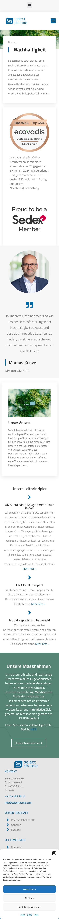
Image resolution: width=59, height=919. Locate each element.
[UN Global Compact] (29, 577)
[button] (54, 853)
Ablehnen (29, 898)
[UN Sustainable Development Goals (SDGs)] (29, 497)
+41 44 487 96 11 (15, 796)
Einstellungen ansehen (29, 907)
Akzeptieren (29, 889)
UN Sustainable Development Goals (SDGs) (29, 506)
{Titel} (22, 914)
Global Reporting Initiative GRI (29, 620)
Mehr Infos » (29, 569)
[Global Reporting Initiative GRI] (29, 613)
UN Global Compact (29, 584)
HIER (33, 729)
